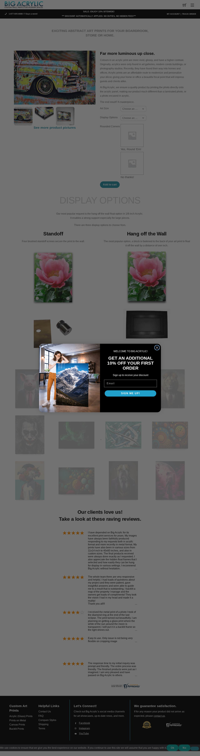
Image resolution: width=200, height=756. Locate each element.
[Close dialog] (157, 347)
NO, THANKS (130, 403)
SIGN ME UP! (130, 393)
